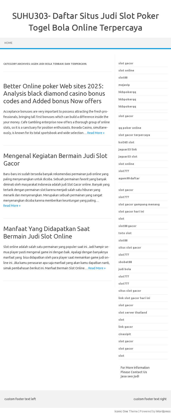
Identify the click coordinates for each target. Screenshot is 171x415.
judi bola (124, 269)
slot (121, 218)
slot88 (122, 77)
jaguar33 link (127, 149)
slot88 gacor (127, 225)
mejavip (124, 84)
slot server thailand (132, 312)
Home (8, 42)
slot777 (123, 170)
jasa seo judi (130, 376)
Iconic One (121, 411)
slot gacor (125, 63)
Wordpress (163, 411)
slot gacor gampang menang (139, 204)
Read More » (95, 133)
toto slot (125, 233)
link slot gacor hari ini (134, 298)
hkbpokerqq (127, 91)
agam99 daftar (129, 178)
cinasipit (124, 334)
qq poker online (129, 127)
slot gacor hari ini (131, 211)
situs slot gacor (129, 290)
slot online (126, 70)
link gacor (125, 326)
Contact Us (139, 372)
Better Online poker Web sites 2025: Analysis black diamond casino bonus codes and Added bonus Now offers (54, 93)
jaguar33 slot (127, 156)
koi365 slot (126, 142)
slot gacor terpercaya (134, 134)
